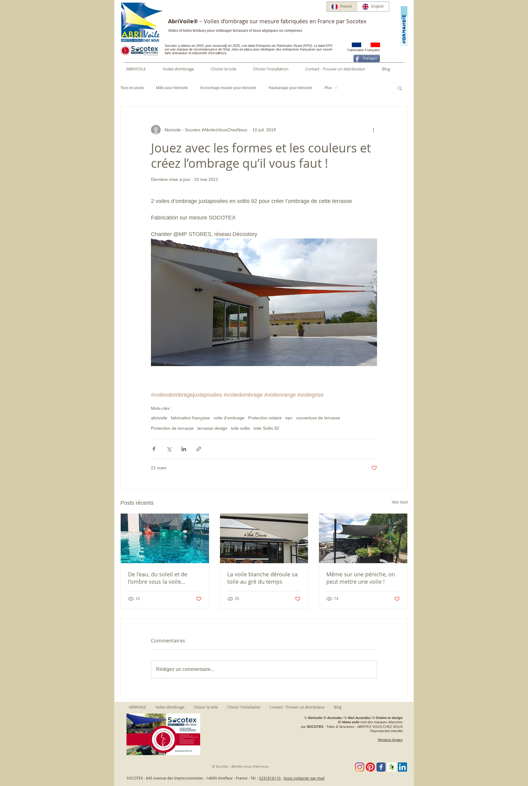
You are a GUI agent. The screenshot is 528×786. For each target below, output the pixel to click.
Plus (328, 88)
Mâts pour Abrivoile (172, 88)
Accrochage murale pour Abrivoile (228, 88)
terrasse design (212, 428)
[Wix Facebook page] (381, 767)
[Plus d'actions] (373, 129)
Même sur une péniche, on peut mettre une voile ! (360, 578)
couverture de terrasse (318, 417)
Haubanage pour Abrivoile (290, 88)
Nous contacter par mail (304, 778)
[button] (400, 87)
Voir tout (400, 502)
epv (288, 417)
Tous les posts (132, 88)
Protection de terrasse (172, 428)
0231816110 (270, 778)
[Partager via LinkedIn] (184, 449)
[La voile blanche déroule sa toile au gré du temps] (264, 538)
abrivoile (159, 417)
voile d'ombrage (229, 417)
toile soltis (240, 428)
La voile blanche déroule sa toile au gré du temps (262, 578)
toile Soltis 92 (266, 428)
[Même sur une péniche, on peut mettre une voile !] (363, 538)
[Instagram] (359, 767)
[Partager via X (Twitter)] (169, 449)
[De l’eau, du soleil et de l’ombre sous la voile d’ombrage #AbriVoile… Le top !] (165, 538)
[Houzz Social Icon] (391, 767)
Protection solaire (265, 417)
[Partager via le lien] (199, 449)
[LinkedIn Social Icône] (402, 767)
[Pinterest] (370, 767)
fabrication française (190, 417)
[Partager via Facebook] (154, 449)
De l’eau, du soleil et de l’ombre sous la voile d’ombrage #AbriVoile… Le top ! (161, 578)
